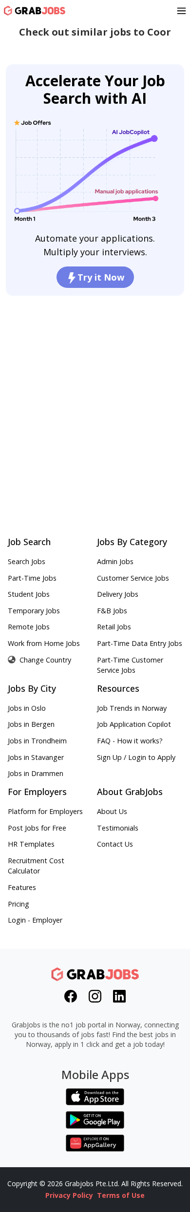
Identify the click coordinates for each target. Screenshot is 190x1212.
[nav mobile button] (181, 10)
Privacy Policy (69, 1195)
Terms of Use (121, 1195)
